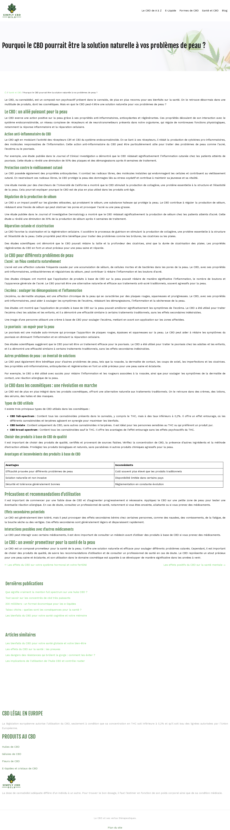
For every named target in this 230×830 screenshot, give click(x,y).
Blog (224, 10)
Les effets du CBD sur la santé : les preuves (32, 649)
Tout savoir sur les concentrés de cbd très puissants (37, 597)
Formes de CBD (189, 10)
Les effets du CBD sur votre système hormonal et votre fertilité (47, 564)
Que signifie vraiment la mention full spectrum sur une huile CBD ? (46, 592)
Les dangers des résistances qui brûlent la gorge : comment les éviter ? (50, 655)
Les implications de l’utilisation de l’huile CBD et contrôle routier (45, 660)
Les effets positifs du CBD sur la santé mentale (192, 564)
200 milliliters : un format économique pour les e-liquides (40, 603)
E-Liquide (170, 10)
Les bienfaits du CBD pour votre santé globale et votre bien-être (45, 643)
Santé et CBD (210, 10)
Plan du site (115, 827)
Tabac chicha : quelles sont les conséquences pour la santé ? (43, 609)
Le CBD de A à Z (152, 10)
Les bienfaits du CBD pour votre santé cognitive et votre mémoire (46, 615)
